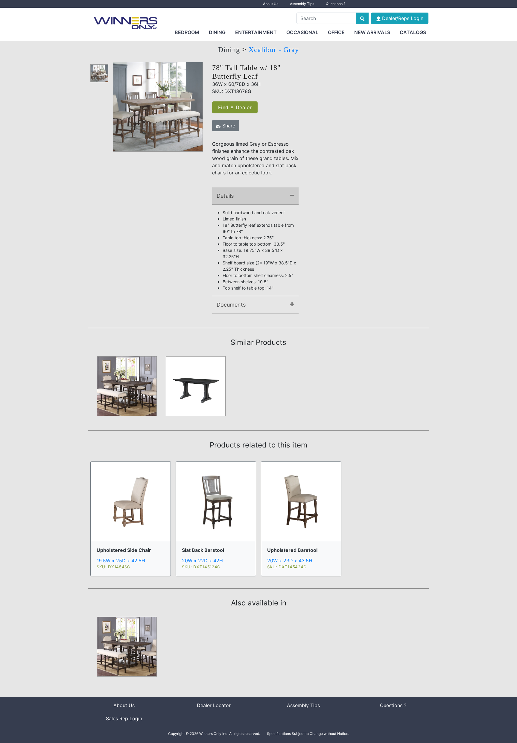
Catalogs (413, 32)
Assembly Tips (302, 3)
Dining (217, 32)
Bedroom (187, 32)
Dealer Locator (214, 705)
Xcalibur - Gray (274, 50)
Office (336, 32)
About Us (270, 3)
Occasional (302, 32)
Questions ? (335, 3)
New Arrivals (372, 32)
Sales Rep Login (124, 718)
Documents (231, 305)
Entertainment (256, 32)
